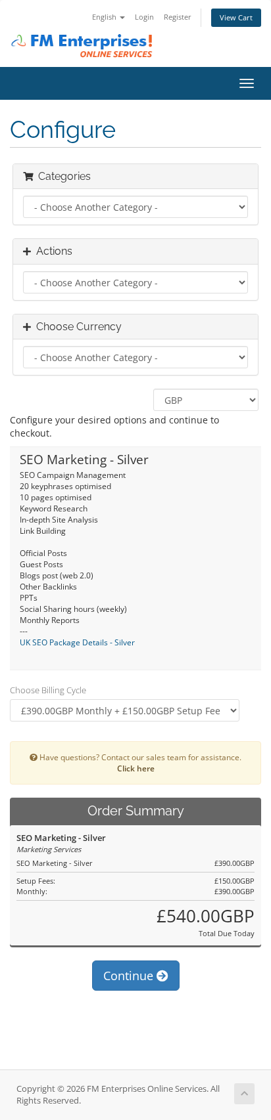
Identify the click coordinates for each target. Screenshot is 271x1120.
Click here (136, 768)
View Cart (236, 17)
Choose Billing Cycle (48, 690)
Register (177, 17)
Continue (130, 975)
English (105, 17)
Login (144, 17)
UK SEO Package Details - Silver (77, 642)
